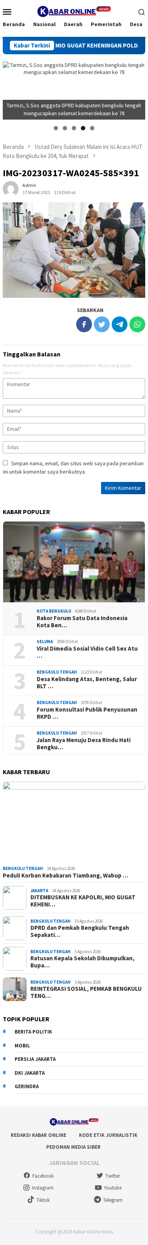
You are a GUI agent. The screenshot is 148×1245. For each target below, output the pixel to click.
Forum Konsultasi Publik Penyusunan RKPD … (87, 713)
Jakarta (39, 890)
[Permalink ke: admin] (11, 188)
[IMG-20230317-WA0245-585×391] (74, 250)
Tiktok (43, 1200)
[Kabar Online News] (74, 10)
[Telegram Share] (119, 324)
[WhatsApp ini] (137, 324)
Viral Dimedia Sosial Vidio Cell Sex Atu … (87, 652)
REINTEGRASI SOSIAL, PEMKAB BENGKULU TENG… (86, 992)
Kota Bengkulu (54, 611)
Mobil (22, 1045)
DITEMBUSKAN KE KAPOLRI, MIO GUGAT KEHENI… (82, 901)
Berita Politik (33, 1031)
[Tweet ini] (102, 324)
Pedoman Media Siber (73, 1147)
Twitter (112, 1176)
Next (135, 88)
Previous (13, 88)
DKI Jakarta (30, 1073)
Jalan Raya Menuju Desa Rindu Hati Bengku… (84, 744)
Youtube (113, 1187)
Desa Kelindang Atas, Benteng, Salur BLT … (87, 683)
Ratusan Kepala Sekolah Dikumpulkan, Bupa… (82, 962)
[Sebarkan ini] (84, 324)
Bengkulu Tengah (57, 672)
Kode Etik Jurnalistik (108, 1135)
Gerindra (27, 1086)
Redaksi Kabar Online (38, 1135)
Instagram (43, 1187)
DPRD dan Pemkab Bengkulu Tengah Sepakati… (79, 931)
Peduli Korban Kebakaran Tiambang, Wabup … (65, 875)
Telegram (113, 1200)
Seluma (45, 641)
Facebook (43, 1176)
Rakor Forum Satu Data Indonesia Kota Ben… (82, 622)
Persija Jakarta (35, 1059)
